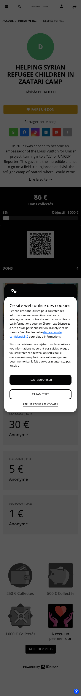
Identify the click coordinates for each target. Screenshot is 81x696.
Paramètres (40, 394)
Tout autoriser (40, 380)
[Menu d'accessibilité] (76, 691)
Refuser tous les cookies (40, 404)
